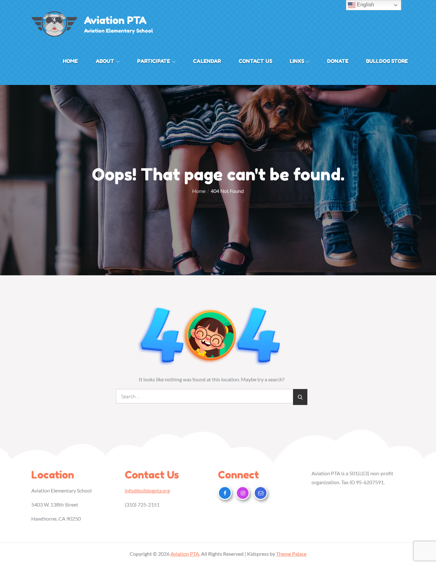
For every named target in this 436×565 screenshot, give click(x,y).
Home (70, 61)
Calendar (207, 61)
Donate (338, 61)
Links (297, 61)
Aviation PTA (115, 20)
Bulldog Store (387, 61)
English (365, 4)
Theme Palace (291, 554)
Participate (153, 61)
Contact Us (256, 61)
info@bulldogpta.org (147, 490)
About (105, 61)
